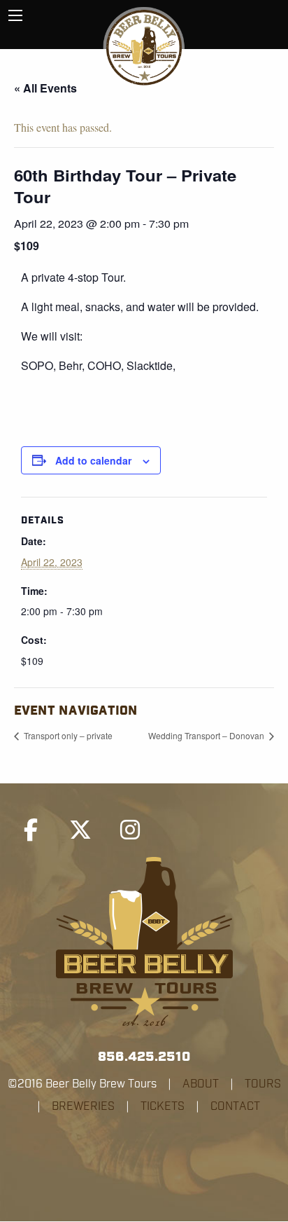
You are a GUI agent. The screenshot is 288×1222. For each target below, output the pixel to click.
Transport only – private (67, 735)
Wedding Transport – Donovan (207, 735)
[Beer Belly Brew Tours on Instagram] (130, 830)
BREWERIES (83, 1106)
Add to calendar (93, 460)
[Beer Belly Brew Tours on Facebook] (30, 830)
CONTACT (235, 1106)
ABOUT (200, 1084)
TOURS (263, 1084)
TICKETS (163, 1106)
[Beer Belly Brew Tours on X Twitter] (80, 830)
